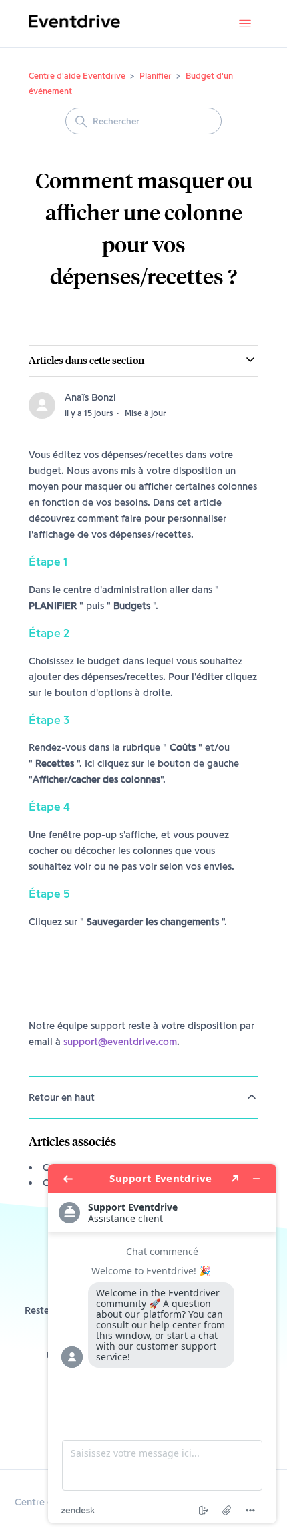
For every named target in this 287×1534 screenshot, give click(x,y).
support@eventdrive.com (120, 1042)
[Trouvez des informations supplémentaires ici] (162, 1343)
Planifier (155, 75)
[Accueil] (74, 31)
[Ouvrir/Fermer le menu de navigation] (245, 24)
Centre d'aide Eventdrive (77, 75)
